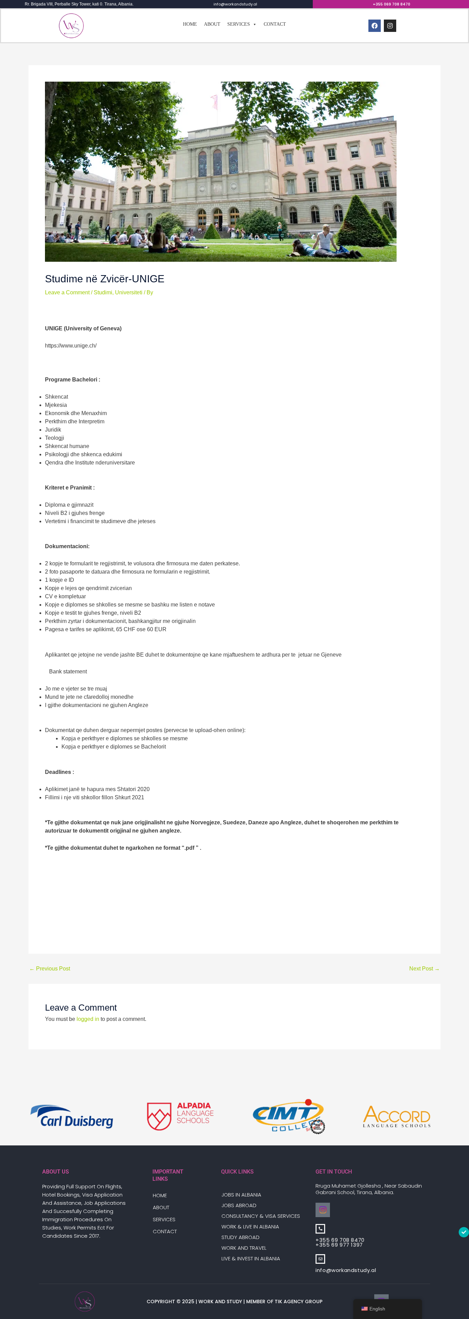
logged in (88, 1019)
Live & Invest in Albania (250, 1258)
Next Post (424, 968)
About (212, 24)
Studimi (103, 292)
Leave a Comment (67, 292)
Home (190, 24)
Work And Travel (243, 1247)
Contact (275, 24)
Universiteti (128, 292)
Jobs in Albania (241, 1194)
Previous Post (49, 968)
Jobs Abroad (238, 1205)
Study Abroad (240, 1237)
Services (238, 24)
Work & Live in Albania (250, 1226)
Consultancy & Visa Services (260, 1216)
